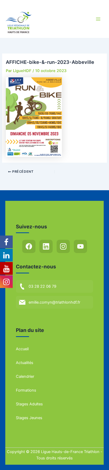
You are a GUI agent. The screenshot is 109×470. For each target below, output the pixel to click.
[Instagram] (63, 246)
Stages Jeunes (29, 417)
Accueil (22, 349)
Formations (26, 390)
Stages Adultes (29, 404)
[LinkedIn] (46, 246)
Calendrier (25, 376)
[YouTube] (80, 246)
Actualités (24, 362)
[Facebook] (28, 246)
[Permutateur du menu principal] (98, 19)
